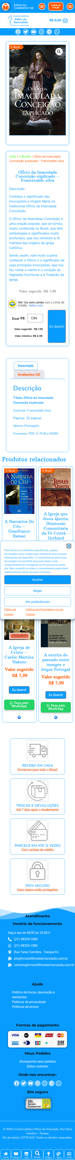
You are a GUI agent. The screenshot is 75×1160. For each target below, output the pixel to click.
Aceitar (37, 580)
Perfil (69, 1157)
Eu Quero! (56, 326)
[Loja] (26, 1154)
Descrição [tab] (26, 366)
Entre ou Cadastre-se (23, 6)
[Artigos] (49, 1154)
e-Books (25, 156)
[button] (69, 546)
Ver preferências (37, 602)
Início (12, 156)
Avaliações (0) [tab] (29, 374)
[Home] (6, 1154)
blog (59, 1157)
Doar (16, 318)
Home (6, 1157)
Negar (37, 591)
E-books (16, 1157)
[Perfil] (69, 1154)
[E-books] (16, 1154)
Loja (26, 1157)
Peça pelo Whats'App (20, 704)
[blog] (59, 1154)
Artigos (48, 1157)
